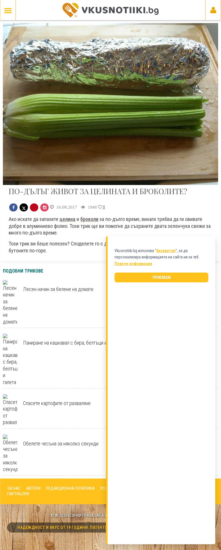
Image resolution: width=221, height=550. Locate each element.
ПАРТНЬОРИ (18, 493)
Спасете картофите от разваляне (57, 403)
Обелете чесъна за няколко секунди (60, 444)
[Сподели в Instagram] (44, 207)
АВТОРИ (33, 488)
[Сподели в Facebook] (13, 207)
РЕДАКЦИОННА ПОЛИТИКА (70, 488)
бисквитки (166, 250)
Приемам (162, 277)
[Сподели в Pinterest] (34, 207)
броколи (89, 219)
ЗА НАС (14, 488)
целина (67, 219)
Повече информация (133, 263)
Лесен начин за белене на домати (58, 289)
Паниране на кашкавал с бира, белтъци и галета (72, 343)
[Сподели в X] (24, 207)
